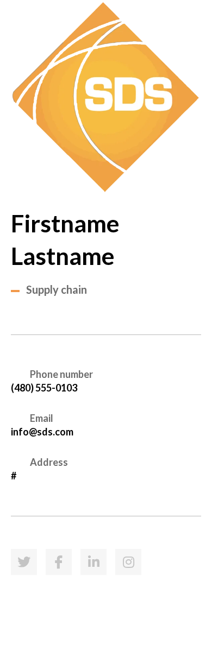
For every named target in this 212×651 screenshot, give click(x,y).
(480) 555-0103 (44, 388)
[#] (24, 562)
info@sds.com (42, 432)
